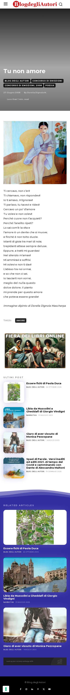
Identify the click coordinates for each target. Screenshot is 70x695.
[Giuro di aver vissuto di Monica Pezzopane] (13, 442)
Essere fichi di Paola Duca (43, 383)
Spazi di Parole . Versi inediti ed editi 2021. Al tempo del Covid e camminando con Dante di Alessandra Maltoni (45, 463)
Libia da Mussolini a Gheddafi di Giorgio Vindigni (45, 410)
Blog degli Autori (17, 81)
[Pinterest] (38, 689)
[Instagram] (26, 689)
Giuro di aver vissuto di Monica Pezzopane (42, 435)
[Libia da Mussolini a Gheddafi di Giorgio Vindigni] (13, 417)
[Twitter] (44, 689)
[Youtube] (49, 689)
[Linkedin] (32, 689)
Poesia (49, 85)
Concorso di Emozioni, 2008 (23, 85)
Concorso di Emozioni (47, 81)
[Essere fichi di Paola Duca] (13, 392)
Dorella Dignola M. (37, 92)
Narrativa (31, 415)
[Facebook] (21, 689)
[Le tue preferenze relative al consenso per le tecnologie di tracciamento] (6, 689)
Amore (20, 320)
